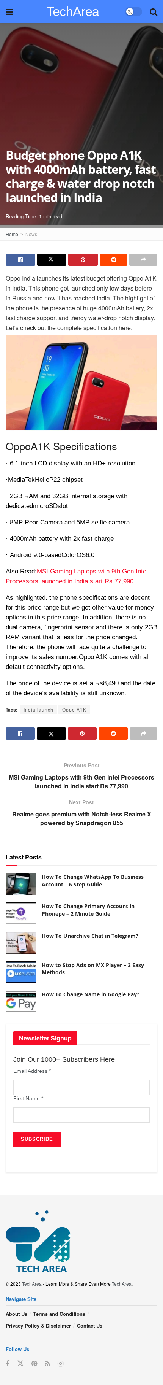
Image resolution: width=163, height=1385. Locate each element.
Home (12, 234)
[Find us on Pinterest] (34, 1364)
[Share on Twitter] (52, 260)
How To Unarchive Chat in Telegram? (90, 935)
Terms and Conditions (59, 1313)
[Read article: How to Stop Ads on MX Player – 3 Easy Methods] (21, 972)
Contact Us (89, 1325)
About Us (16, 1313)
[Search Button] (153, 11)
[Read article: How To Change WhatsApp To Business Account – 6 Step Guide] (21, 884)
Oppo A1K (74, 709)
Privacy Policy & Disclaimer (38, 1325)
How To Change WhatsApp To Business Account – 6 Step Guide (93, 880)
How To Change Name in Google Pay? (90, 994)
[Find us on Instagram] (60, 1364)
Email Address (32, 1071)
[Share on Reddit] (114, 260)
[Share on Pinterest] (83, 260)
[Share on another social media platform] (143, 260)
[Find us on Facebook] (7, 1364)
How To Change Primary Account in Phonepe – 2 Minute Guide (88, 909)
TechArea (73, 11)
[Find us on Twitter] (20, 1363)
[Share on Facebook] (20, 260)
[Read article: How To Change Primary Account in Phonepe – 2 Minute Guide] (21, 913)
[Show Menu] (9, 11)
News (31, 234)
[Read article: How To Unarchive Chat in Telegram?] (21, 943)
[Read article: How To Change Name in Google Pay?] (21, 1001)
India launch (38, 709)
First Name (28, 1098)
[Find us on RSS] (47, 1364)
